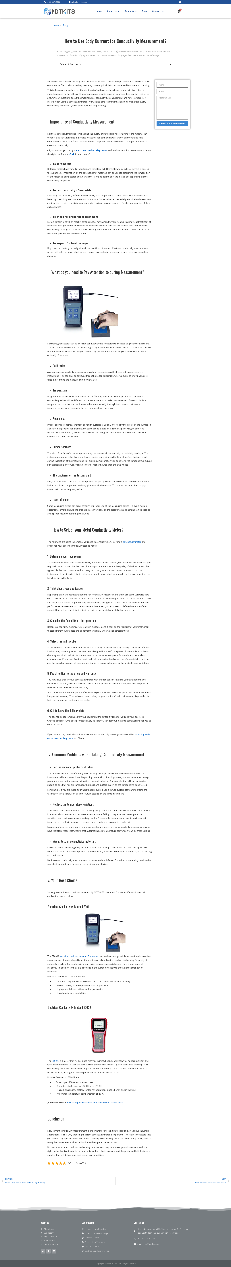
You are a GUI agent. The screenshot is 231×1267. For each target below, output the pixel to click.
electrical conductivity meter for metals (79, 956)
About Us (112, 11)
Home (99, 11)
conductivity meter (132, 541)
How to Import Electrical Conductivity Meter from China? (95, 1102)
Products (129, 11)
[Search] (180, 2)
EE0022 (55, 1060)
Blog (144, 11)
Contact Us (157, 11)
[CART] (179, 11)
